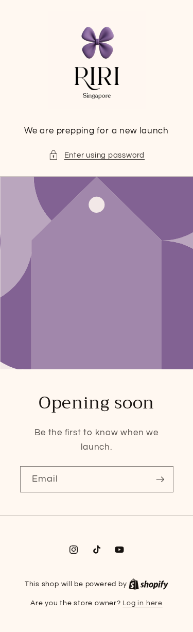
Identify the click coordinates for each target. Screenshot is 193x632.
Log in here (142, 603)
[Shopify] (148, 584)
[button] (96, 155)
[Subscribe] (160, 479)
